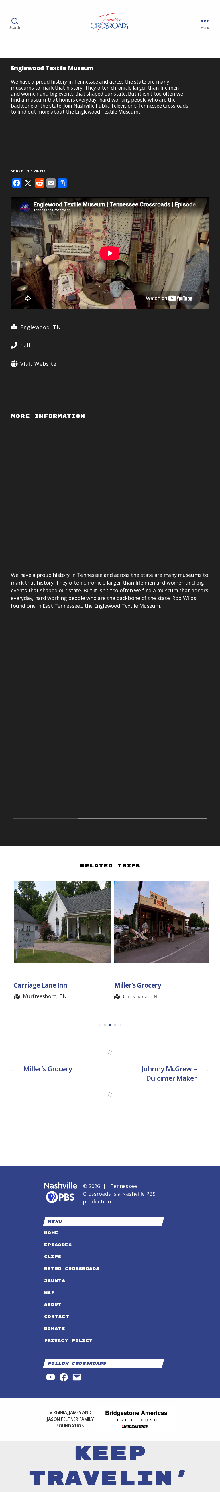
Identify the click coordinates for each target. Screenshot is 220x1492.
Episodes (58, 1245)
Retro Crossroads (71, 1268)
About (53, 1304)
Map (49, 1292)
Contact (56, 1316)
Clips (52, 1256)
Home (51, 1233)
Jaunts (54, 1280)
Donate (54, 1328)
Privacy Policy (68, 1340)
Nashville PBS (139, 1193)
